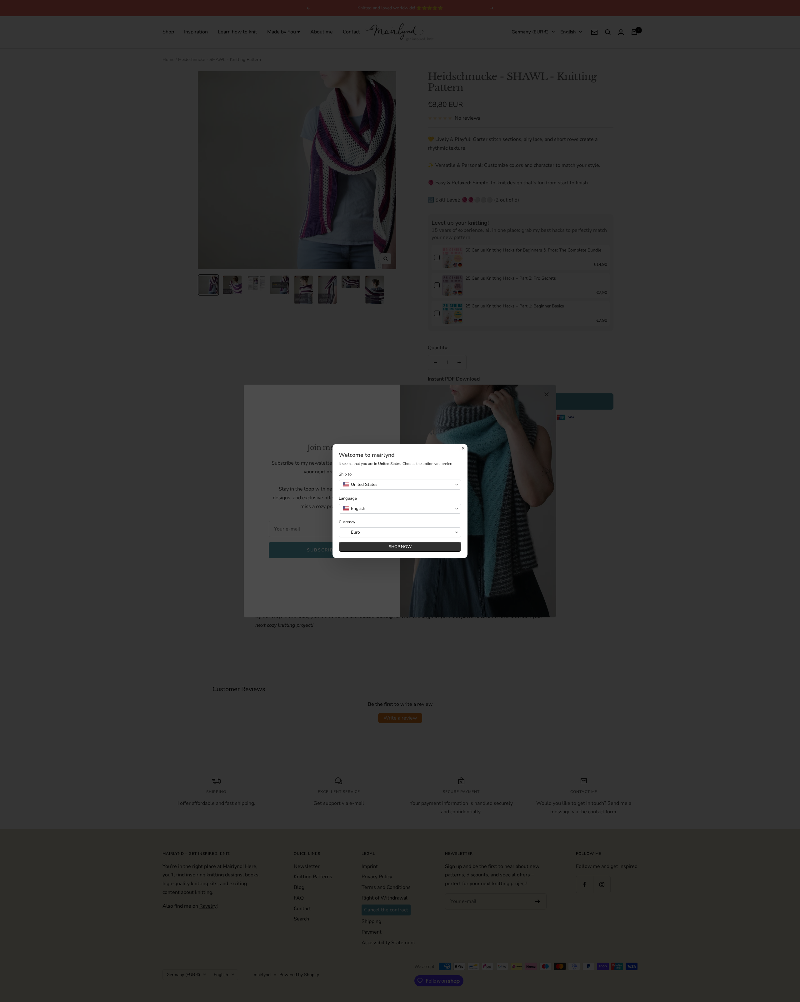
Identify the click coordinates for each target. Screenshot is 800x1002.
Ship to (345, 474)
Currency (347, 522)
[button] (400, 485)
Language (348, 498)
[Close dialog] (463, 448)
